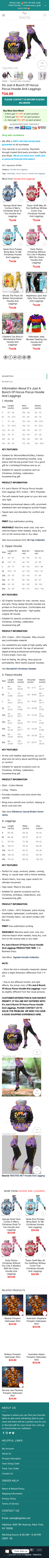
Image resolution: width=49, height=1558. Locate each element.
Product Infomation (11, 1458)
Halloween (11, 174)
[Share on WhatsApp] (6, 357)
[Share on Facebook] (10, 357)
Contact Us (7, 1473)
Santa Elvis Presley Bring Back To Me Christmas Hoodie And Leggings (12, 253)
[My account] (45, 15)
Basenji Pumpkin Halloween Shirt (13, 1319)
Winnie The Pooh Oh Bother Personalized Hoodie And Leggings (12, 299)
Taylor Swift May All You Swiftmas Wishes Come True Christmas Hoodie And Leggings (36, 210)
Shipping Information (12, 1493)
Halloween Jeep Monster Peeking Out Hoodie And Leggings (36, 340)
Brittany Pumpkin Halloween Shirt (12, 1355)
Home (4, 81)
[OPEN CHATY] (7, 1551)
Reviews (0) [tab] (7, 382)
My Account (8, 1448)
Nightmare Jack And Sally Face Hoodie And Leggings (36, 298)
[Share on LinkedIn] (29, 357)
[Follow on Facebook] (3, 1433)
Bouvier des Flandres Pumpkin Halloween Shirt (12, 1393)
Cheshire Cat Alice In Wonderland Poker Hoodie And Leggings (12, 340)
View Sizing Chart (10, 1463)
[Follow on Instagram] (7, 1433)
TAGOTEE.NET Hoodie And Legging (27, 1175)
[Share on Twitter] (15, 357)
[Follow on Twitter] (10, 1433)
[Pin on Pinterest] (24, 357)
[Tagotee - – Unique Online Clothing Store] (24, 15)
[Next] (43, 47)
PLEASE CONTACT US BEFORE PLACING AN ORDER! (24, 101)
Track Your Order (10, 1468)
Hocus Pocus (21, 174)
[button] (3, 15)
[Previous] (6, 47)
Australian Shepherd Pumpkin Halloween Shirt (36, 1321)
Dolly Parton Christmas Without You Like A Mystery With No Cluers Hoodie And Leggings (36, 256)
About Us (6, 1453)
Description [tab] (7, 376)
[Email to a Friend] (19, 357)
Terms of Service (10, 1503)
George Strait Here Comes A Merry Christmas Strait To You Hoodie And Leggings (12, 210)
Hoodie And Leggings (20, 81)
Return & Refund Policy (13, 1488)
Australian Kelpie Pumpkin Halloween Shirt (36, 1357)
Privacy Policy (9, 1498)
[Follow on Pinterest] (13, 1433)
